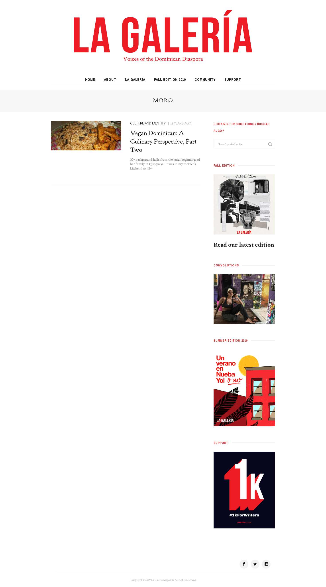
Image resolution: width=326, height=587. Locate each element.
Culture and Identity (148, 123)
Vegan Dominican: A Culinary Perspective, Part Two (163, 141)
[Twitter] (255, 564)
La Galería (135, 79)
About (110, 79)
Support (232, 79)
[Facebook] (244, 564)
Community (205, 79)
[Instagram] (266, 564)
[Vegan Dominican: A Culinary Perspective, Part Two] (86, 135)
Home (90, 79)
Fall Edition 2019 (170, 79)
